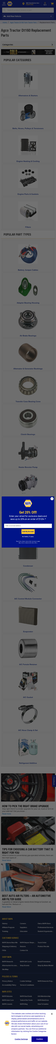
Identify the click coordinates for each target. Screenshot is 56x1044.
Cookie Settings (21, 1039)
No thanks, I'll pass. (28, 536)
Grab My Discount (28, 531)
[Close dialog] (52, 498)
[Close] (52, 1014)
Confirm (39, 1039)
